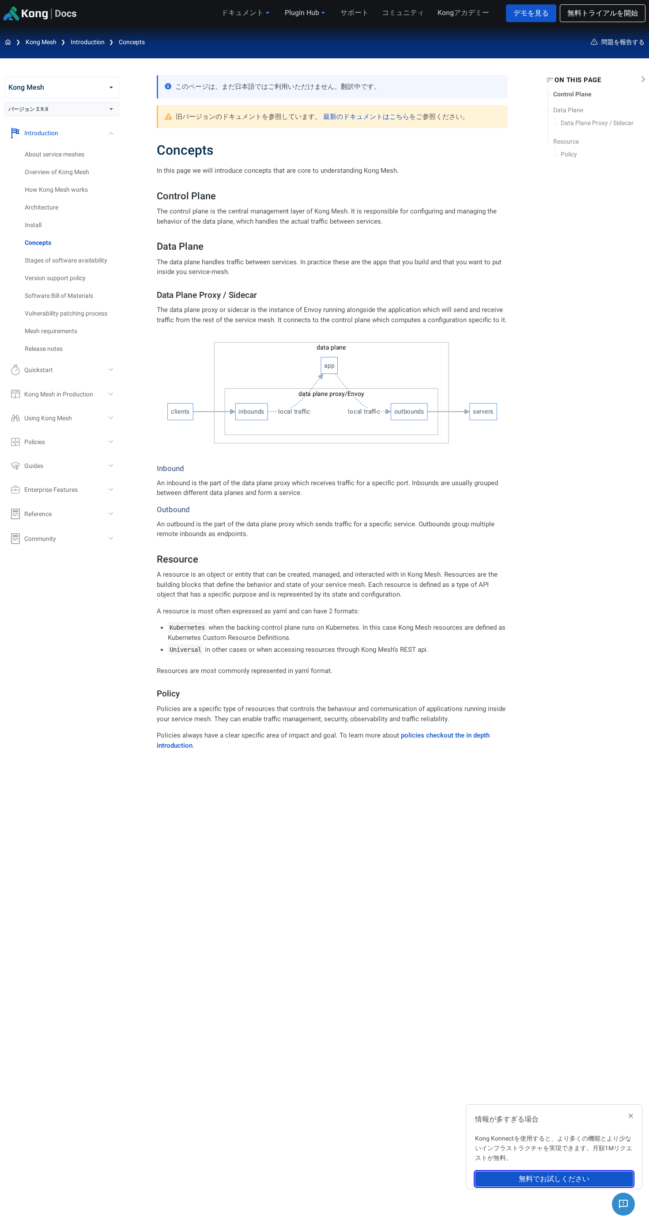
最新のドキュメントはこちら (366, 117)
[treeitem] (72, 242)
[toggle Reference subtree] (111, 514)
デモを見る (531, 13)
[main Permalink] (151, 150)
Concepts (132, 42)
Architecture (41, 207)
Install (33, 224)
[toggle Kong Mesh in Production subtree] (111, 394)
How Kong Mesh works (56, 189)
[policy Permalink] (153, 693)
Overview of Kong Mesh (57, 171)
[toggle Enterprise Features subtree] (111, 489)
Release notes (44, 348)
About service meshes (54, 154)
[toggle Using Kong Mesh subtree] (111, 418)
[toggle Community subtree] (111, 538)
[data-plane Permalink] (152, 246)
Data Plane (568, 110)
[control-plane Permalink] (152, 196)
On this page (578, 80)
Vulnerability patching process (66, 313)
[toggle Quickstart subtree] (111, 370)
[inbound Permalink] (153, 468)
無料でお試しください (554, 1179)
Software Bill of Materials (59, 295)
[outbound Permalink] (153, 509)
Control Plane (572, 94)
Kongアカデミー (463, 12)
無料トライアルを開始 (602, 13)
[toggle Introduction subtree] (111, 133)
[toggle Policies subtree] (111, 442)
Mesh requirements (51, 331)
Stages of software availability (66, 260)
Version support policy (55, 277)
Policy (569, 154)
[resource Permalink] (152, 559)
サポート (354, 12)
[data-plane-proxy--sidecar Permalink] (153, 295)
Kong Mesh (41, 42)
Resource (566, 141)
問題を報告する (623, 42)
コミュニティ (403, 12)
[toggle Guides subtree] (111, 466)
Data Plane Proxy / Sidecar (597, 122)
